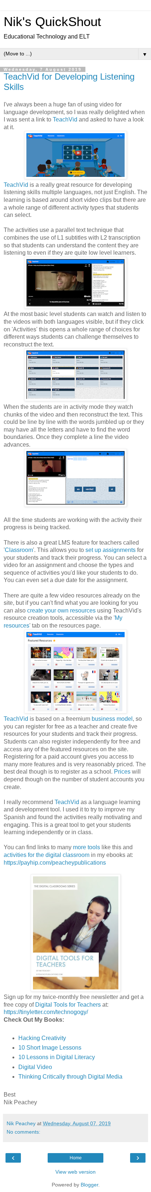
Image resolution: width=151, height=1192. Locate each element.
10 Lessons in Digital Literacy (56, 1057)
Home (76, 1157)
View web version (75, 1172)
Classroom (19, 550)
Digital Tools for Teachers (68, 1005)
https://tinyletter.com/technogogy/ (46, 1012)
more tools (86, 847)
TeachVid (65, 119)
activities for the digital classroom (46, 855)
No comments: (23, 1132)
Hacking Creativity (42, 1038)
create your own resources (62, 610)
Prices (122, 771)
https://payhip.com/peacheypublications (55, 863)
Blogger (89, 1185)
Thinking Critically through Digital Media (71, 1076)
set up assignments (110, 550)
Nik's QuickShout (52, 22)
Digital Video (35, 1067)
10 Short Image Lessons (49, 1047)
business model (112, 719)
